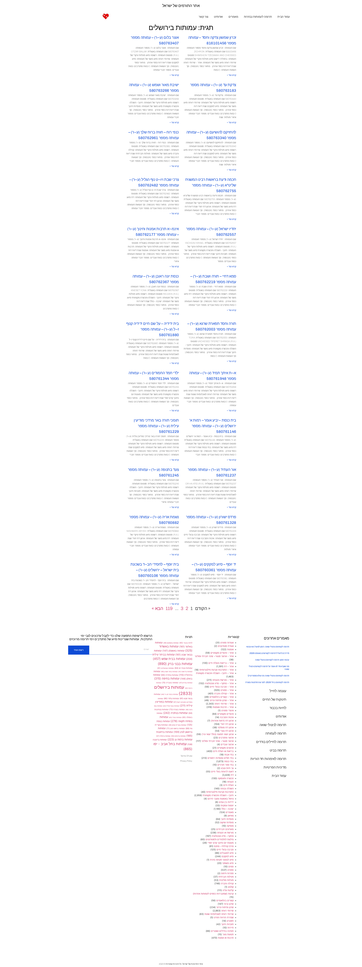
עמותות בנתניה (175, 712)
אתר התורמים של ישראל (181, 5)
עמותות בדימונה (185, 672)
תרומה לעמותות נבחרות (258, 16)
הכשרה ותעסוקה (226, 778)
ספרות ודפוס (227, 873)
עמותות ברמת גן (179, 739)
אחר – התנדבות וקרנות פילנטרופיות (216, 669)
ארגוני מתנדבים (226, 737)
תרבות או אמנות (226, 937)
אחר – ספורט (227, 690)
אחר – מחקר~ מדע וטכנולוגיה (219, 683)
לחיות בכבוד (278, 708)
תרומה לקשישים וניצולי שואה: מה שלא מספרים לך (268, 675)
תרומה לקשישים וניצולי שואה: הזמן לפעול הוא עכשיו (267, 646)
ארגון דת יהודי (227, 724)
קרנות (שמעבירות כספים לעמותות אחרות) (213, 893)
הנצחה (230, 781)
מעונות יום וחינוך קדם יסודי (221, 842)
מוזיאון (231, 815)
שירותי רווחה (227, 910)
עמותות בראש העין (175, 728)
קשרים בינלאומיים (225, 900)
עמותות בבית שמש (169, 659)
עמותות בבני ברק (175, 664)
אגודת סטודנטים (226, 646)
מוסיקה (230, 825)
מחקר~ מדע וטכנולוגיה (223, 836)
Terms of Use (186, 756)
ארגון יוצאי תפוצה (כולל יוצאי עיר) (218, 734)
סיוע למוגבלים (227, 853)
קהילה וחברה (227, 883)
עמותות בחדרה (169, 675)
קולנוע (231, 886)
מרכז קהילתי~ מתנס (224, 846)
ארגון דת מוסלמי (226, 727)
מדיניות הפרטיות (275, 767)
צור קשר (203, 16)
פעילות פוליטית (226, 880)
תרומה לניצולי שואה (272, 725)
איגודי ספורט (227, 710)
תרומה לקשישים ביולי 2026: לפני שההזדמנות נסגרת (267, 682)
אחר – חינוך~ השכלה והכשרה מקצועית (215, 673)
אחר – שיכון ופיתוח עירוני (222, 700)
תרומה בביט (278, 750)
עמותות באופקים (171, 643)
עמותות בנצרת (177, 709)
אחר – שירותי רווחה (224, 703)
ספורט (230, 869)
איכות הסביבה (227, 717)
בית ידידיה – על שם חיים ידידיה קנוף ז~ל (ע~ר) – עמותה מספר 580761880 (152, 329)
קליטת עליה (228, 890)
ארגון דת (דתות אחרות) (222, 720)
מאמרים (233, 16)
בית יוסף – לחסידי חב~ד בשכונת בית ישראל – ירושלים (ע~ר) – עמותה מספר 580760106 (155, 570)
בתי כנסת (229, 761)
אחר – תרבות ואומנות (223, 707)
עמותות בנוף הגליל (171, 706)
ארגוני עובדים (227, 744)
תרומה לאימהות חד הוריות (268, 759)
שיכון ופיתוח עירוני (225, 907)
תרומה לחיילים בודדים (271, 742)
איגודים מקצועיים (225, 713)
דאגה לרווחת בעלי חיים (222, 771)
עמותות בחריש (185, 683)
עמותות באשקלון (173, 650)
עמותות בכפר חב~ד (169, 694)
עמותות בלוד (171, 698)
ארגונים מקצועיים (225, 747)
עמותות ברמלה (163, 736)
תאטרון (230, 920)
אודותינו (218, 16)
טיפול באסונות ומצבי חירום (221, 798)
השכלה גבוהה (227, 788)
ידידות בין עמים (226, 802)
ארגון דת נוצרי (227, 730)
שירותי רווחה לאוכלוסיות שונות (219, 914)
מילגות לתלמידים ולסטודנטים (220, 839)
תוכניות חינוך (227, 924)
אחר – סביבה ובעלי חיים (222, 686)
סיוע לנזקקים (228, 856)
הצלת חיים (228, 785)
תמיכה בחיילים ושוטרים (222, 931)
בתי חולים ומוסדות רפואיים (221, 758)
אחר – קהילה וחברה (224, 693)
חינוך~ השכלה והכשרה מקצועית (218, 795)
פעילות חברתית (226, 876)
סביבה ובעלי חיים (225, 849)
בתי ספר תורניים (225, 764)
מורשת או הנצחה (225, 832)
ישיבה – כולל (227, 808)
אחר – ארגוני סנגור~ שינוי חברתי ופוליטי (214, 656)
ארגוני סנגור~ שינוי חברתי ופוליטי (218, 741)
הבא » (157, 608)
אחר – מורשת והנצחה (223, 679)
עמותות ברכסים (178, 736)
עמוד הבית (283, 16)
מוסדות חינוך (227, 819)
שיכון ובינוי (229, 903)
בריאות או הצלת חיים (223, 751)
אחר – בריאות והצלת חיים (221, 663)
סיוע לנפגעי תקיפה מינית (222, 859)
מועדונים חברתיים (225, 829)
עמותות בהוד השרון (169, 672)
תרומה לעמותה (275, 733)
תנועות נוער (228, 934)
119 (169, 608)
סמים (231, 866)
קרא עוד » (231, 75)
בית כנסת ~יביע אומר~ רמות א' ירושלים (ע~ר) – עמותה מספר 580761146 (212, 426)
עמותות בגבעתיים (165, 668)
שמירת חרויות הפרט (224, 917)
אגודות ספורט (227, 642)
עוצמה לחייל (278, 691)
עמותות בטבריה (170, 682)
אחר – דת (229, 666)
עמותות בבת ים (183, 668)
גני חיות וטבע (227, 768)
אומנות (230, 649)
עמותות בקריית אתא (177, 725)
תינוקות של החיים (274, 699)
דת (232, 774)
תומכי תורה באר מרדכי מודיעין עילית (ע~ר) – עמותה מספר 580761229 (156, 426)
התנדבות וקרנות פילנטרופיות (220, 791)
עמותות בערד (175, 717)
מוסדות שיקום (227, 822)
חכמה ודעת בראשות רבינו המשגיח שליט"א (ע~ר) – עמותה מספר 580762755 (210, 185)
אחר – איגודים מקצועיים (222, 652)
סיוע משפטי (228, 863)
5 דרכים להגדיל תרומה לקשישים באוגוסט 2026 (269, 653)
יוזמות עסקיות (227, 805)
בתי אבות (229, 754)
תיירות (231, 927)
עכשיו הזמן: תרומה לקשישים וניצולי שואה (272, 660)
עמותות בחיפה (166, 678)
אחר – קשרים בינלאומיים (222, 696)
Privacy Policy (186, 761)
